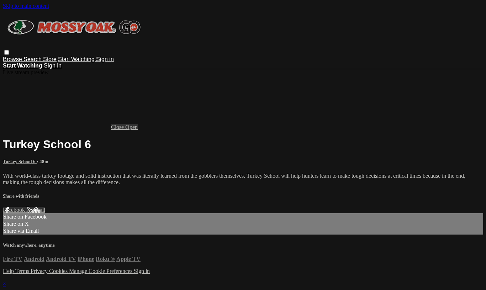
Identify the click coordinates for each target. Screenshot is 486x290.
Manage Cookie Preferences (101, 271)
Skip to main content (26, 6)
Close (118, 127)
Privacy (40, 271)
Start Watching (77, 59)
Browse (13, 59)
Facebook (14, 210)
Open (131, 127)
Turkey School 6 (20, 161)
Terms (23, 271)
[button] (6, 52)
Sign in (105, 59)
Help (9, 271)
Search (33, 59)
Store (50, 59)
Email (38, 210)
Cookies (59, 271)
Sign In (53, 66)
